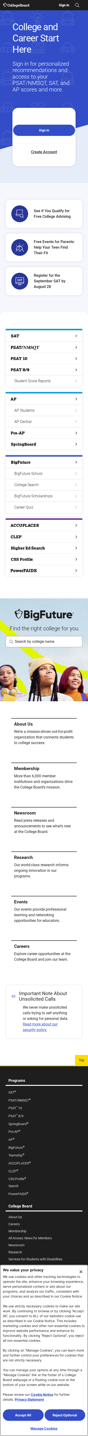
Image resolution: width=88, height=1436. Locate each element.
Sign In (44, 130)
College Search (26, 485)
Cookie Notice (42, 1394)
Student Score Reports (32, 381)
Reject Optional (65, 1415)
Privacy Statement (29, 1399)
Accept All (23, 1415)
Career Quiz (23, 507)
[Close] (81, 1272)
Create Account (44, 152)
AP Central (23, 421)
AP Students (24, 410)
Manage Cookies (44, 1428)
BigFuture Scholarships (33, 496)
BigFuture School (28, 473)
